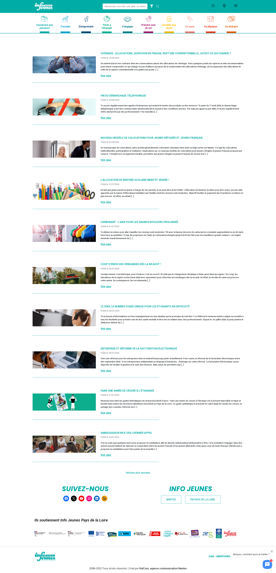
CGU (211, 556)
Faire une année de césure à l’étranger (127, 390)
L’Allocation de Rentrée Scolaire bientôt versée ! (135, 179)
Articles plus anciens (138, 472)
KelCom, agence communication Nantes (163, 568)
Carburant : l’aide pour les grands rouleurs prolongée (139, 222)
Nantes (171, 499)
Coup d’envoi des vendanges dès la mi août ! (131, 264)
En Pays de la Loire (202, 499)
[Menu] (213, 5)
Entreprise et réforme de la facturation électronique (139, 348)
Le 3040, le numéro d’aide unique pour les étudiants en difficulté (145, 306)
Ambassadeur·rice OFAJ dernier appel (126, 432)
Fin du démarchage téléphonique (123, 95)
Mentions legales (228, 556)
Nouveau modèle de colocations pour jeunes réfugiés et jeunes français (152, 137)
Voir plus (106, 75)
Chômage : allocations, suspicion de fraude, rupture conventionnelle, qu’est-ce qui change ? (166, 53)
